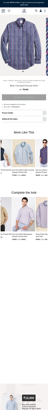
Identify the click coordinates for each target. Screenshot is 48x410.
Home (5, 80)
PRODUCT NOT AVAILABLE (24, 97)
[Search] (36, 11)
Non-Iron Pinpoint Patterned (32, 80)
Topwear (10, 80)
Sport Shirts (18, 80)
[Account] (41, 11)
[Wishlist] (9, 11)
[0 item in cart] (45, 11)
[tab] (23, 71)
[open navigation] (3, 11)
